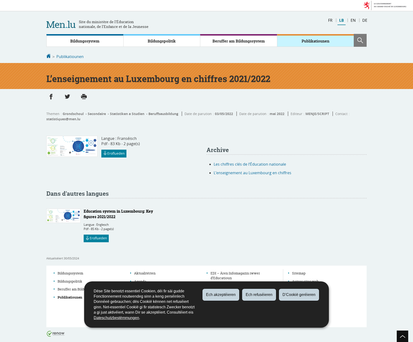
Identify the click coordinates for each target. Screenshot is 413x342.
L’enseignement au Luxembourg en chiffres (252, 172)
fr (330, 20)
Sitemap (298, 273)
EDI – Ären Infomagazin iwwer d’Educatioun (235, 275)
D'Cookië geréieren (299, 295)
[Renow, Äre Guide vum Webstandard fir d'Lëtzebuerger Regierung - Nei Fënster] (55, 333)
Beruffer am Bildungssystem (238, 41)
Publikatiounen (315, 41)
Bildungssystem (84, 41)
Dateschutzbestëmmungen (116, 318)
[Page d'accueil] (48, 56)
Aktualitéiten (145, 273)
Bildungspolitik (162, 41)
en (353, 20)
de (364, 20)
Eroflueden (116, 153)
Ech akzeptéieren (221, 295)
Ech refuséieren (259, 295)
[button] (360, 40)
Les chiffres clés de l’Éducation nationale (250, 164)
